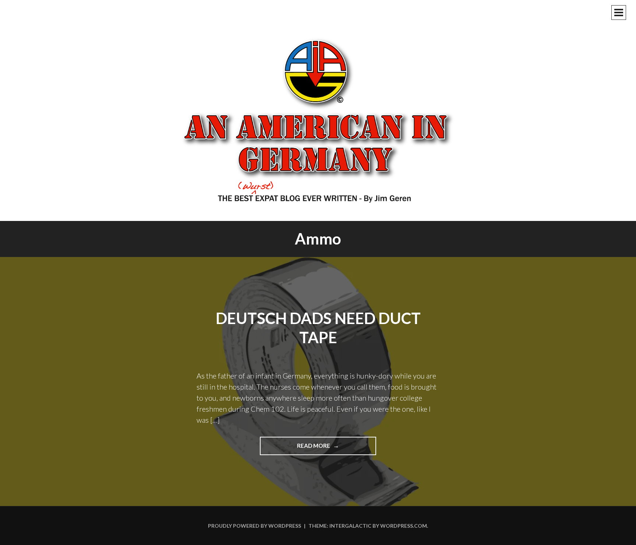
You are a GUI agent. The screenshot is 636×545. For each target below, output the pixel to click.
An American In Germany (318, 120)
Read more (328, 448)
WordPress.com (403, 526)
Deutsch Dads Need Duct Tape (318, 328)
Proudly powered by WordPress (254, 526)
